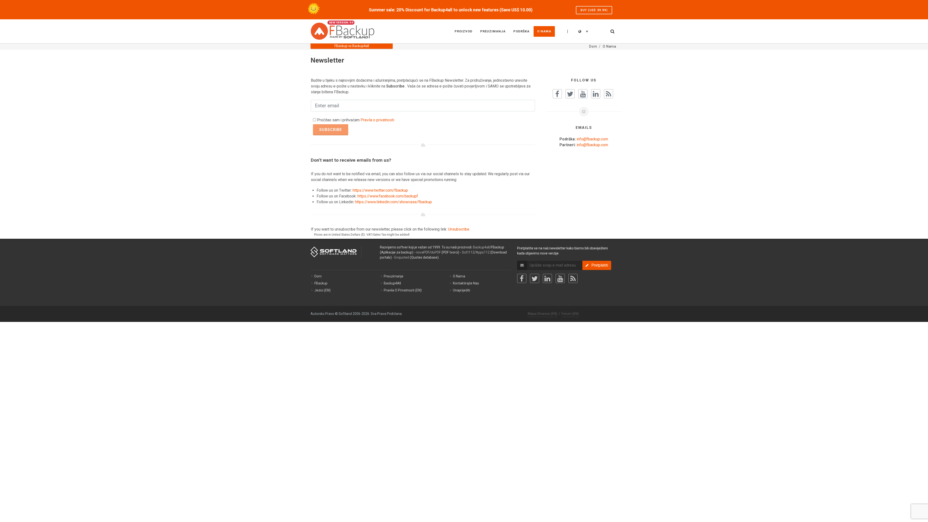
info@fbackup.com (592, 139)
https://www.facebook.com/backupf (387, 196)
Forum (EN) (570, 314)
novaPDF (422, 252)
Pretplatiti (598, 265)
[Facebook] (521, 278)
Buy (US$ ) (594, 10)
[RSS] (573, 278)
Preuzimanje (393, 276)
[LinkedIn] (547, 278)
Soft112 (468, 252)
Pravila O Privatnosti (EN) (403, 290)
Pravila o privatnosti (377, 120)
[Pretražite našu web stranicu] (612, 30)
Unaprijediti (461, 290)
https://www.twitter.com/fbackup (380, 190)
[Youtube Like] (582, 93)
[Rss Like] (608, 93)
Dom (318, 276)
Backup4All (392, 283)
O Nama (459, 276)
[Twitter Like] (570, 93)
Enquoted (401, 257)
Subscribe (330, 129)
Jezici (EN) (322, 290)
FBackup (320, 283)
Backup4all (481, 247)
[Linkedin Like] (595, 93)
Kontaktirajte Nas (466, 283)
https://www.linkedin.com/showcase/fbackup (393, 202)
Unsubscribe (458, 229)
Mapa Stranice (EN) (542, 314)
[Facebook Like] (557, 93)
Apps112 (483, 252)
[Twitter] (534, 278)
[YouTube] (560, 278)
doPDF (436, 252)
